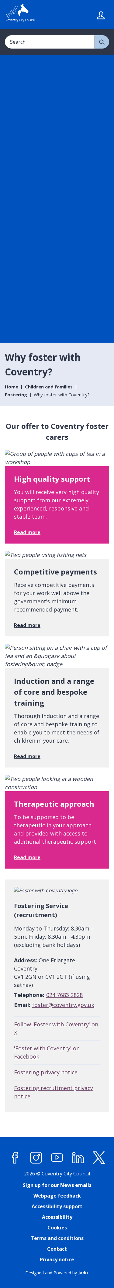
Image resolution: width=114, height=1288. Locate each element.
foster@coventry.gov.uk (63, 1004)
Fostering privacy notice (46, 1072)
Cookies (57, 1227)
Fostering (16, 394)
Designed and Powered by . (57, 1273)
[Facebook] (15, 1157)
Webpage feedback (57, 1195)
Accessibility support (57, 1206)
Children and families (49, 387)
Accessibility (57, 1217)
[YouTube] (57, 1157)
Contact (57, 1249)
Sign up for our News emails (57, 1185)
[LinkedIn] (78, 1157)
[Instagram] (36, 1157)
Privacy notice (57, 1259)
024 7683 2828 (64, 994)
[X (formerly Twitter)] (99, 1157)
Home (11, 387)
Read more (27, 532)
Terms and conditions (57, 1238)
